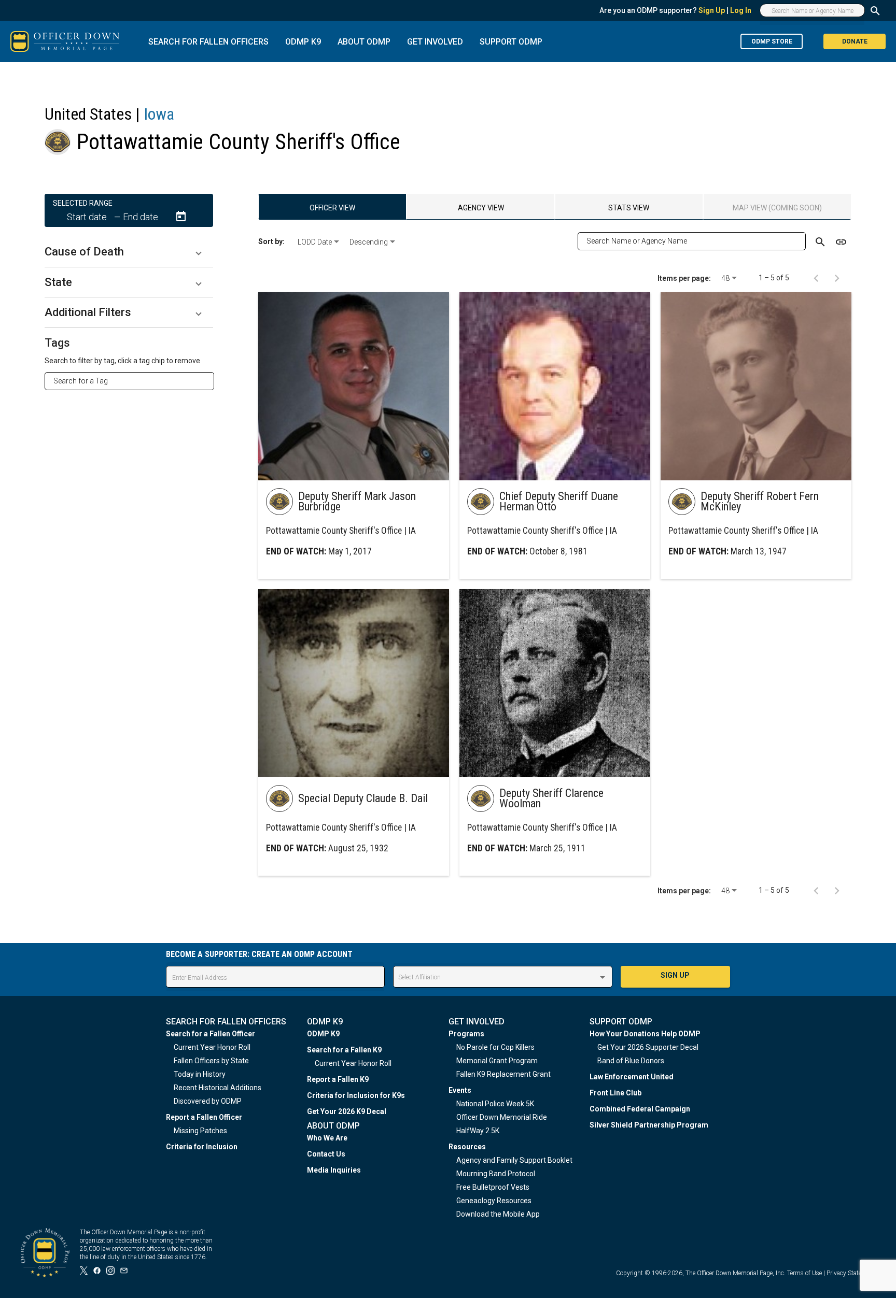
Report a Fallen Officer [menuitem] (204, 1117)
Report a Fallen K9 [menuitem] (338, 1079)
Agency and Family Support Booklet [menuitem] (514, 1160)
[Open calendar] (181, 216)
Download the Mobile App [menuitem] (498, 1214)
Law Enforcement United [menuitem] (632, 1077)
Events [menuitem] (460, 1090)
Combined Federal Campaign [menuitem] (640, 1109)
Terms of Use (804, 1273)
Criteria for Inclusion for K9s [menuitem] (356, 1095)
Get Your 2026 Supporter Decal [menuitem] (647, 1047)
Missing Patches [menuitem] (200, 1130)
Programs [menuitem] (466, 1034)
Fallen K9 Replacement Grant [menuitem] (503, 1074)
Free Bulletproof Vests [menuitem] (492, 1187)
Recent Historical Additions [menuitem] (217, 1087)
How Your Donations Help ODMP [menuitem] (645, 1034)
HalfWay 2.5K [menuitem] (477, 1130)
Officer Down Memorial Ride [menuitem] (501, 1117)
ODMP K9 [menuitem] (323, 1034)
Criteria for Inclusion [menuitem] (201, 1147)
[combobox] (133, 381)
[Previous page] (816, 277)
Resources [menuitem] (467, 1147)
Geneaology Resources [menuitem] (493, 1200)
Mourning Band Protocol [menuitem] (495, 1173)
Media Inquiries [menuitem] (334, 1170)
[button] (129, 251)
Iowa (159, 114)
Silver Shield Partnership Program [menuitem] (649, 1125)
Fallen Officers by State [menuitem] (211, 1061)
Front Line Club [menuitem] (615, 1093)
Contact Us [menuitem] (326, 1154)
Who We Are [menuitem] (327, 1138)
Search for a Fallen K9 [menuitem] (344, 1050)
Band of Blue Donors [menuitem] (630, 1061)
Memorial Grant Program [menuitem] (497, 1061)
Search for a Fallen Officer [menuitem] (210, 1034)
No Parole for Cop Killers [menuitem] (495, 1047)
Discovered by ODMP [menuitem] (208, 1101)
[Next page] (837, 277)
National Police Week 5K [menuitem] (495, 1104)
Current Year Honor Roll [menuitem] (212, 1047)
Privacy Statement (851, 1273)
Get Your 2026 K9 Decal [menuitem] (346, 1111)
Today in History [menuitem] (200, 1074)
